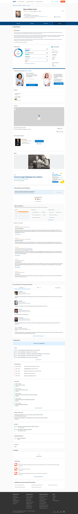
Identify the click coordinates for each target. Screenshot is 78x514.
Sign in (63, 1)
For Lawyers (14, 503)
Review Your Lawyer (16, 497)
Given (38, 287)
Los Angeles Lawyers (29, 497)
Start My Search (32, 84)
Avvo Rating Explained (56, 500)
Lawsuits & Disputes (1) (36, 217)
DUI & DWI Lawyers (42, 500)
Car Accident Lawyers (42, 503)
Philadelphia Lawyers (29, 503)
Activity (59, 23)
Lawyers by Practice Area (30, 1)
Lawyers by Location (21, 1)
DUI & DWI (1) (43, 212)
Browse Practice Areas (16, 500)
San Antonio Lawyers (29, 506)
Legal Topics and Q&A (39, 1)
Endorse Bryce (57, 287)
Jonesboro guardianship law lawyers (19, 487)
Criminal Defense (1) (35, 212)
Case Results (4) (59, 212)
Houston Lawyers (28, 500)
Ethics (19, 439)
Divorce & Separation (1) (36, 214)
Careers (54, 497)
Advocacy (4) (51, 212)
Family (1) (44, 214)
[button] (39, 116)
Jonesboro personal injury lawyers (36, 487)
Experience (46, 23)
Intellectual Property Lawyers (43, 506)
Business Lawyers (42, 497)
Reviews (32, 23)
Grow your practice (57, 1)
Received (22, 287)
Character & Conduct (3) (53, 214)
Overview (18, 23)
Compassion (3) (52, 217)
